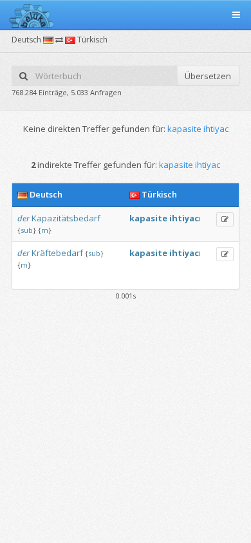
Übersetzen (208, 76)
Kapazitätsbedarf (66, 218)
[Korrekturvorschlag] (225, 219)
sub (27, 230)
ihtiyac (184, 218)
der (23, 218)
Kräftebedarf (57, 253)
